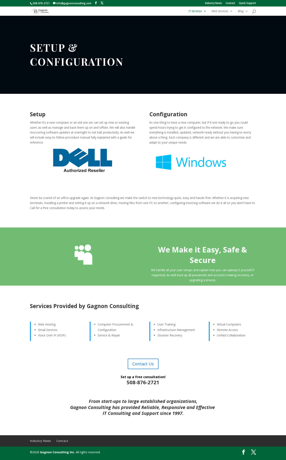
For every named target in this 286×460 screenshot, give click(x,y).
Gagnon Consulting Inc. (57, 452)
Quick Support (247, 3)
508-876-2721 (41, 3)
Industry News (213, 3)
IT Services (195, 11)
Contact (230, 3)
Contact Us (143, 364)
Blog (240, 11)
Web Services (219, 11)
